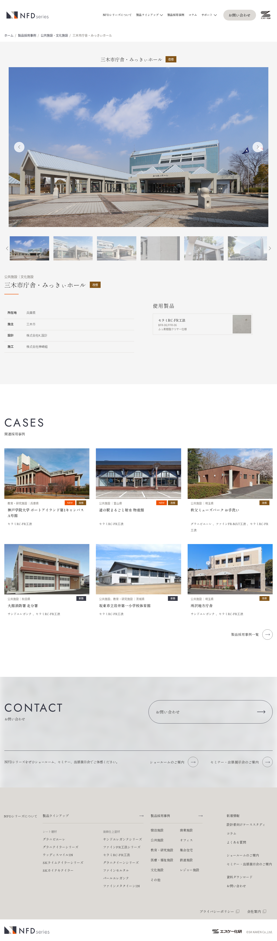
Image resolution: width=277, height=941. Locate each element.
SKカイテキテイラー (58, 870)
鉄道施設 (186, 860)
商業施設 (186, 830)
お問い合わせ (240, 15)
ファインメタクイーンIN (121, 886)
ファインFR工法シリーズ (121, 847)
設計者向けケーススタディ (246, 824)
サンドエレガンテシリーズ (122, 839)
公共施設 (47, 35)
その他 (155, 880)
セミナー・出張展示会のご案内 (249, 864)
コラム (192, 15)
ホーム (8, 35)
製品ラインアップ (147, 15)
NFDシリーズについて (117, 15)
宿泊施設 (157, 830)
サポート (207, 15)
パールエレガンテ (116, 878)
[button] (19, 147)
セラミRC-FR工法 (116, 854)
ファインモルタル (116, 870)
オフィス (186, 840)
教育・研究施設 (162, 850)
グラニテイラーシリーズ (60, 847)
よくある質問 (236, 842)
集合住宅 (186, 850)
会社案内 (254, 911)
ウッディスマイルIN (58, 854)
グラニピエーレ (54, 839)
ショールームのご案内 (243, 855)
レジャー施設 (189, 870)
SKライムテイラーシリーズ (63, 862)
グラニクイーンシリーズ (121, 862)
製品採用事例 (175, 15)
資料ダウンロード (240, 877)
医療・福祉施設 (162, 860)
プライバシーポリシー (217, 911)
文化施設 (62, 35)
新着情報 (233, 815)
